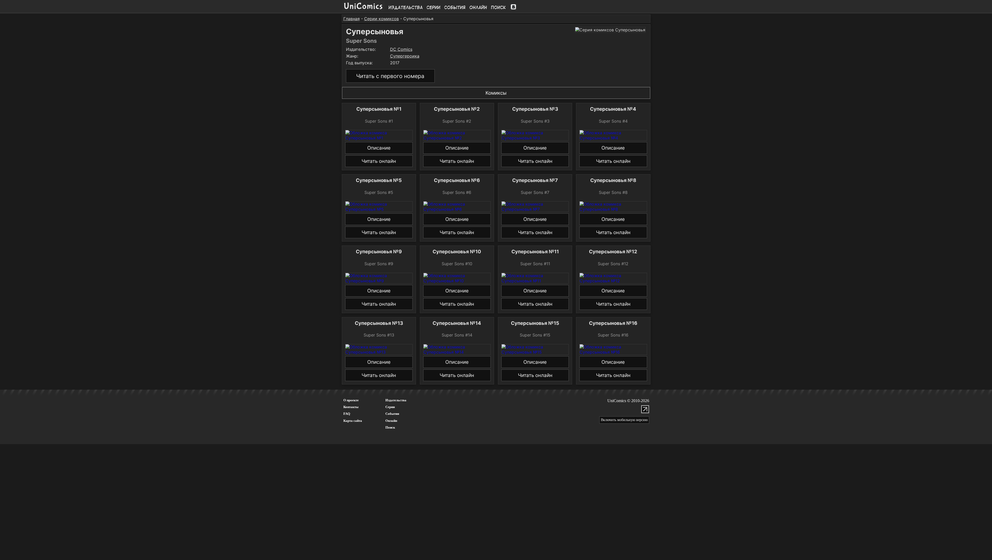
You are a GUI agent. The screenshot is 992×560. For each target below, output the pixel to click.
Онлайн (478, 7)
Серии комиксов (381, 18)
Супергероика (404, 56)
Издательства (406, 7)
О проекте (351, 400)
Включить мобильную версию (624, 420)
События (455, 7)
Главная (351, 18)
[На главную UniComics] (363, 9)
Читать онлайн (379, 161)
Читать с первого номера (390, 76)
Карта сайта (352, 421)
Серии (433, 7)
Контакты (350, 407)
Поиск (498, 7)
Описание (379, 148)
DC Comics (401, 49)
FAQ (346, 414)
